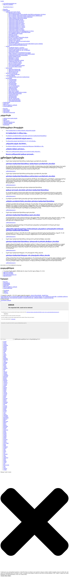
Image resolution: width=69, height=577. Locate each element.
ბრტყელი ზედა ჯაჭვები (14, 40)
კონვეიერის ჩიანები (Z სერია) (16, 28)
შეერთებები (9, 78)
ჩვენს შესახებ (6, 102)
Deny (6, 575)
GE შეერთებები (12, 79)
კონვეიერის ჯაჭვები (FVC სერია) (17, 27)
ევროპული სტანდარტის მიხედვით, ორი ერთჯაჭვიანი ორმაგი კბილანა (28, 255)
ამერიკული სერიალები (14, 70)
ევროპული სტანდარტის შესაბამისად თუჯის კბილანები (23, 215)
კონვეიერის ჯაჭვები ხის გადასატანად (18, 55)
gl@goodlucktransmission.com (9, 3)
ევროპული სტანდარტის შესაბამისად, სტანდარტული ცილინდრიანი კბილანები (30, 163)
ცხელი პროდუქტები (36, 295)
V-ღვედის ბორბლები (14, 74)
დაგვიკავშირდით (7, 106)
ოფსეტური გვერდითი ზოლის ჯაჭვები (18, 48)
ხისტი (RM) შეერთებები (14, 99)
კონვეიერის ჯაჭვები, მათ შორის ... (16, 143)
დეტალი (13, 171)
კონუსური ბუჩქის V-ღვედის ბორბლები (43, 297)
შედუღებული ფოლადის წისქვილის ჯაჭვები (20, 52)
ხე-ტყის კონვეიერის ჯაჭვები (16, 38)
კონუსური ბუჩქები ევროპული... (15, 149)
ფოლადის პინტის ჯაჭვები (15, 66)
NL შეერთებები (12, 84)
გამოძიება (8, 171)
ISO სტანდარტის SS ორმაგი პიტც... (16, 133)
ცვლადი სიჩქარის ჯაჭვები (15, 62)
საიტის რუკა (45, 295)
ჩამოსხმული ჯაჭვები (14, 59)
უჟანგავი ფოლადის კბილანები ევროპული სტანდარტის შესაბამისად (27, 190)
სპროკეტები (9, 68)
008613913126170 (7, 275)
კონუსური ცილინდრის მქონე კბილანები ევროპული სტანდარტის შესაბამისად (30, 201)
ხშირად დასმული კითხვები (10, 105)
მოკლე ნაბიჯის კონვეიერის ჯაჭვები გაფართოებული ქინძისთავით (25, 15)
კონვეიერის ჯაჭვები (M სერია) (16, 22)
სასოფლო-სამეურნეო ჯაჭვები (16, 60)
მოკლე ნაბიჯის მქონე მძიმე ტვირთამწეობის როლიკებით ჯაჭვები (25, 296)
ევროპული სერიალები (14, 69)
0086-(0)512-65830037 (8, 4)
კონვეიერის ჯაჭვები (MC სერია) (17, 23)
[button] (34, 522)
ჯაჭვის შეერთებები (13, 94)
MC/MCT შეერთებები (14, 98)
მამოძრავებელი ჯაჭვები (15, 13)
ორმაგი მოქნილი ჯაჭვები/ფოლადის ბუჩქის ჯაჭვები (22, 54)
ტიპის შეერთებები (13, 87)
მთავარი (5, 9)
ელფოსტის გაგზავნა (6, 300)
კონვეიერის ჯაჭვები (14, 51)
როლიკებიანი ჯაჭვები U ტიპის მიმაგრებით (19, 32)
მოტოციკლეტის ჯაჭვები (15, 64)
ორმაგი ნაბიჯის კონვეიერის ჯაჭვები (18, 18)
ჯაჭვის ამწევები (4, 296)
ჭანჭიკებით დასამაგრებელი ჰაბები (17, 92)
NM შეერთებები (13, 96)
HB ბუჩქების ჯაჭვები (14, 42)
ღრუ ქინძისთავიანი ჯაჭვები (16, 33)
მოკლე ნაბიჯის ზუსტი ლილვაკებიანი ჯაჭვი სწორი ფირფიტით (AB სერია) (27, 14)
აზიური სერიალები (13, 71)
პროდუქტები (6, 10)
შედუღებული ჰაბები (14, 91)
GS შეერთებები (12, 80)
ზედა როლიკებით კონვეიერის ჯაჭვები (18, 37)
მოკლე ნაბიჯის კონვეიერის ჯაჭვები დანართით (20, 17)
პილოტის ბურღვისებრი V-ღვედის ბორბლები (21, 297)
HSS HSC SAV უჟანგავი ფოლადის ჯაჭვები (19, 41)
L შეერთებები (12, 82)
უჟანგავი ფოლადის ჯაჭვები (13, 11)
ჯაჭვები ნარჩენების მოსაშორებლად (18, 45)
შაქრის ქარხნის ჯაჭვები (15, 56)
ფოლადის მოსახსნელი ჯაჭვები (17, 65)
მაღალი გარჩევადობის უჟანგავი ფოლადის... (20, 154)
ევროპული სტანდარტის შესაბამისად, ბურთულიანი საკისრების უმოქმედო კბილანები (32, 241)
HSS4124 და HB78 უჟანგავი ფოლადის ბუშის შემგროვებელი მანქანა (26, 43)
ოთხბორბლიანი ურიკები (15, 61)
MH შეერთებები (13, 97)
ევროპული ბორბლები (11, 73)
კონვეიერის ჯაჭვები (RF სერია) (16, 20)
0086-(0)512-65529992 (8, 273)
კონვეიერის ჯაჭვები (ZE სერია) (16, 29)
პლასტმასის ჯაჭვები (14, 36)
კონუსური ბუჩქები (10, 75)
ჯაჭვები (8, 46)
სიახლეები (6, 103)
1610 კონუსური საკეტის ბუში (49, 296)
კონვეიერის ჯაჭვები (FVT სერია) (17, 25)
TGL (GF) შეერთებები (14, 85)
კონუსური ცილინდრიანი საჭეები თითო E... (19, 138)
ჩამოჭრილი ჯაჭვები (14, 57)
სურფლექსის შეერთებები (15, 93)
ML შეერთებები (13, 83)
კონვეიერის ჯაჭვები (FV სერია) (16, 24)
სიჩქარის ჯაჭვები (13, 34)
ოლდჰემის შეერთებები (15, 101)
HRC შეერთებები (13, 89)
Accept (2, 575)
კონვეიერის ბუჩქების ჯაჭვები (16, 19)
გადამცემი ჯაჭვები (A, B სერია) (16, 47)
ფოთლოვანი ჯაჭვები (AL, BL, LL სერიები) (19, 50)
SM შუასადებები (13, 88)
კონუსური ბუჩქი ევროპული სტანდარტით (19, 77)
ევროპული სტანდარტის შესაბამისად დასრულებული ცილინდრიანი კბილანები (30, 176)
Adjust (9, 575)
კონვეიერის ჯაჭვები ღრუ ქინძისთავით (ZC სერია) (21, 31)
